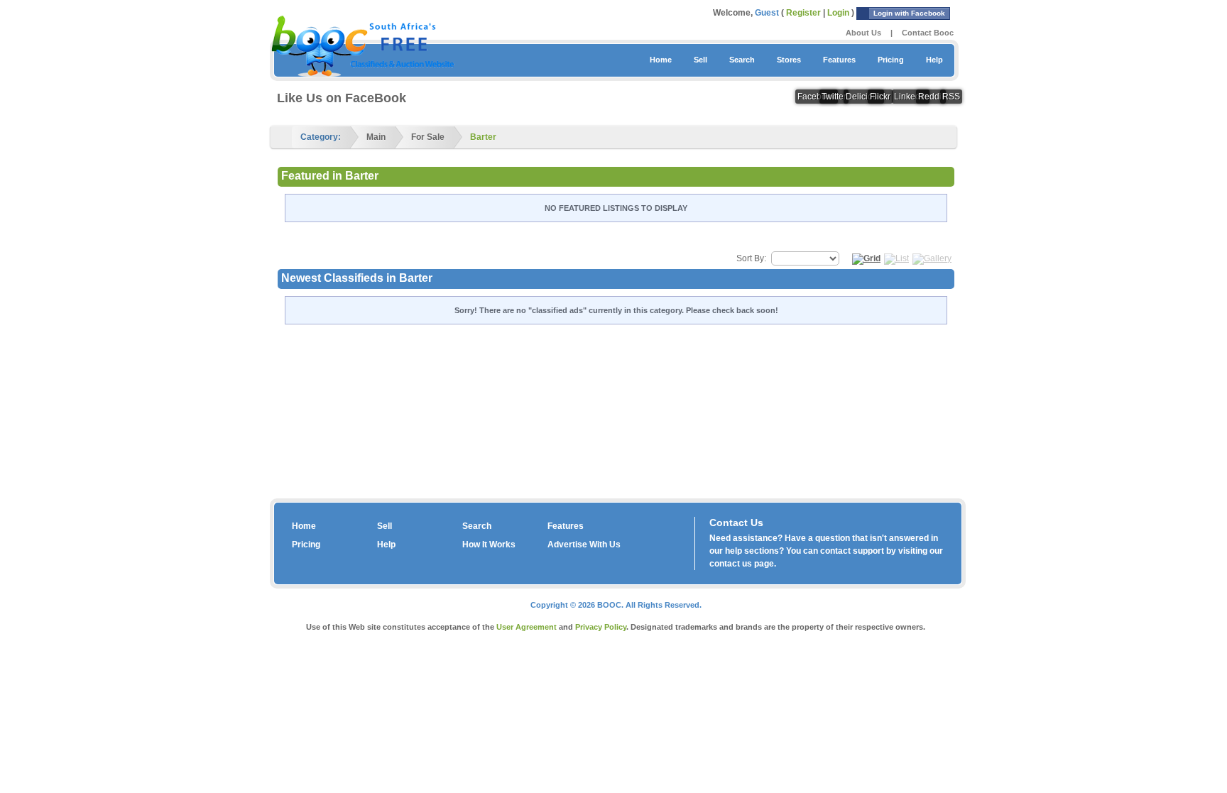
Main (376, 137)
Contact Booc (928, 32)
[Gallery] (931, 258)
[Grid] (866, 258)
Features (839, 59)
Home (661, 59)
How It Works (489, 544)
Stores (789, 59)
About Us (863, 32)
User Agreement (526, 627)
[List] (896, 258)
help (733, 551)
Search (742, 59)
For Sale (428, 137)
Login (838, 13)
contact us (730, 564)
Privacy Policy (600, 627)
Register (803, 13)
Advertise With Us (584, 544)
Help (934, 59)
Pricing (891, 59)
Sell (700, 59)
